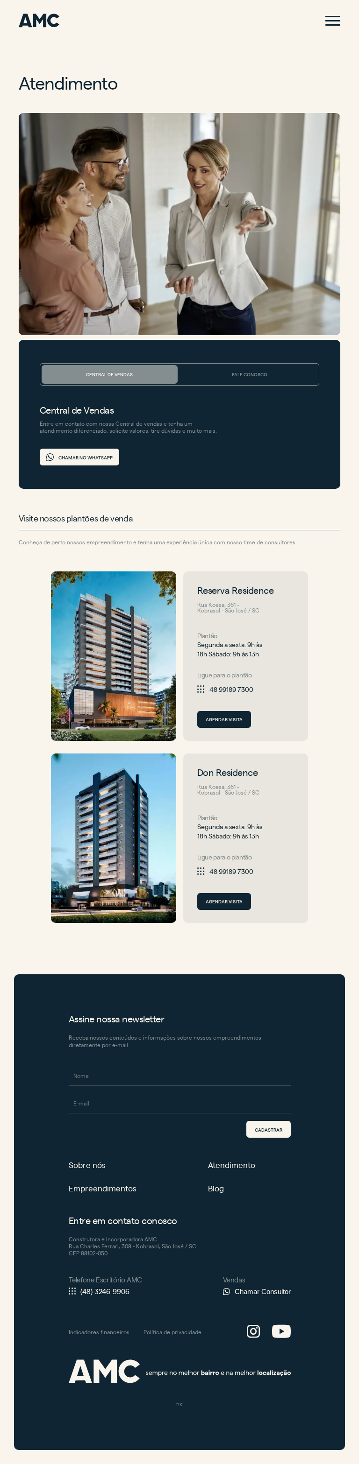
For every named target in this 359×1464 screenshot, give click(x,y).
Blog (216, 1188)
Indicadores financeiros (99, 1332)
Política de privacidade (172, 1332)
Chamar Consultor (263, 1291)
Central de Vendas (109, 374)
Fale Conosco (249, 374)
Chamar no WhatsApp (85, 457)
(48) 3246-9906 (104, 1291)
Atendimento (231, 1165)
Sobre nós (87, 1165)
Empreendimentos (102, 1188)
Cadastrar (268, 1129)
